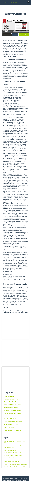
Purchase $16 (23, 34)
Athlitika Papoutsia (17, 480)
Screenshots (7, 34)
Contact (9, 480)
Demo (15, 34)
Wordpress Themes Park (9, 2)
